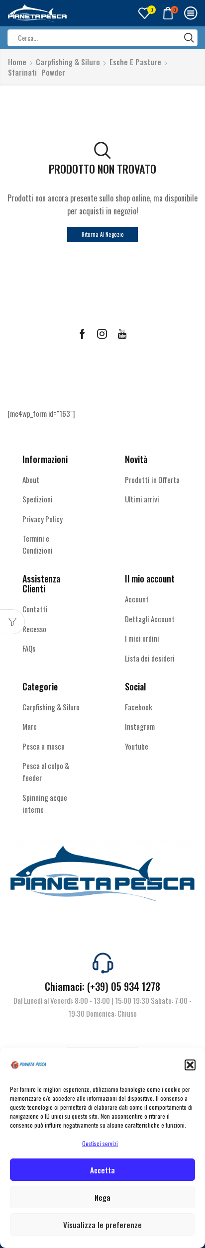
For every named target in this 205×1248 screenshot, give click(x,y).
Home (17, 62)
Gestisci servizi (100, 1143)
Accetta (102, 1169)
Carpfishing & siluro (68, 62)
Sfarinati (22, 72)
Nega (102, 1197)
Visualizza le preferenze (102, 1224)
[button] (190, 1065)
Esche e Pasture (135, 62)
